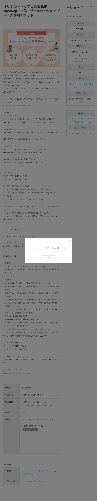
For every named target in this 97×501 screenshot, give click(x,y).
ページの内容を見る (48, 257)
